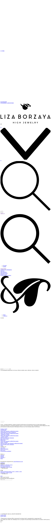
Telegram (2, 455)
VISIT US (2, 213)
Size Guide (2, 447)
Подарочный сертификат (5, 275)
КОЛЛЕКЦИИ (3, 101)
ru (0, 160)
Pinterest (2, 456)
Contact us (5, 315)
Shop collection (3, 272)
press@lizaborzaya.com (18, 461)
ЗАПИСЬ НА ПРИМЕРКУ (6, 269)
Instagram (2, 457)
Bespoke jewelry (3, 274)
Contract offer (3, 515)
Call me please (3, 268)
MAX (1, 458)
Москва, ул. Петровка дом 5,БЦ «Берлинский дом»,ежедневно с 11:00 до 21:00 (6, 466)
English (4, 266)
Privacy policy (3, 516)
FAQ (1, 476)
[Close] (0, 522)
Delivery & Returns (4, 448)
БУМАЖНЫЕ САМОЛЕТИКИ (7, 102)
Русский (5, 265)
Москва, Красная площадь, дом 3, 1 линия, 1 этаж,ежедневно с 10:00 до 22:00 (11, 472)
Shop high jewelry (4, 273)
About (4, 314)
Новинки (2, 270)
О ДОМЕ (2, 50)
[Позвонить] (1, 212)
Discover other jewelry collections (7, 444)
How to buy (2, 450)
